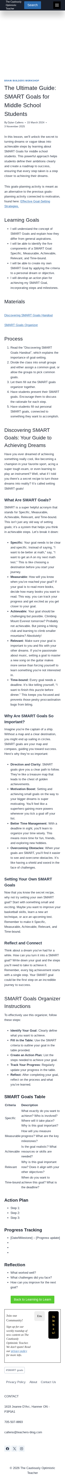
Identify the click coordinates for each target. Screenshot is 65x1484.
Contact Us (48, 1382)
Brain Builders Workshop (21, 80)
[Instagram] (21, 1449)
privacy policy (19, 1351)
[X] (14, 1449)
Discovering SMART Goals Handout (28, 315)
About (33, 1382)
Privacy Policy (16, 1382)
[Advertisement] (32, 44)
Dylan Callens (15, 122)
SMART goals (14, 1370)
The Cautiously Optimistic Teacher (13, 5)
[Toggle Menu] (57, 5)
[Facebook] (7, 1449)
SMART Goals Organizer (21, 325)
